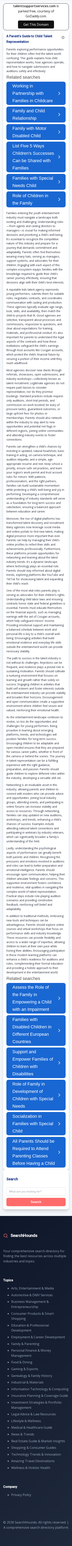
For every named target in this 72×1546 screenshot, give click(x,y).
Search (36, 1202)
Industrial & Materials (27, 1382)
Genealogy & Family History (31, 1376)
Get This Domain (36, 24)
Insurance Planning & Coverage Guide (39, 1395)
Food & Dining (21, 1362)
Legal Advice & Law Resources (33, 1414)
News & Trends (22, 1434)
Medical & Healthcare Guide (31, 1427)
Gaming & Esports (24, 1369)
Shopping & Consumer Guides (33, 1447)
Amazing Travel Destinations (33, 1461)
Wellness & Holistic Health (30, 1468)
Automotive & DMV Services (32, 1295)
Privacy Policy (21, 1495)
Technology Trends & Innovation (36, 1454)
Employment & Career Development (38, 1337)
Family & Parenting (25, 1344)
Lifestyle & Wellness (26, 1421)
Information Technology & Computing (40, 1389)
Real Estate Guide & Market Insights (38, 1441)
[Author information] (63, 37)
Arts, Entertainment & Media (32, 1288)
